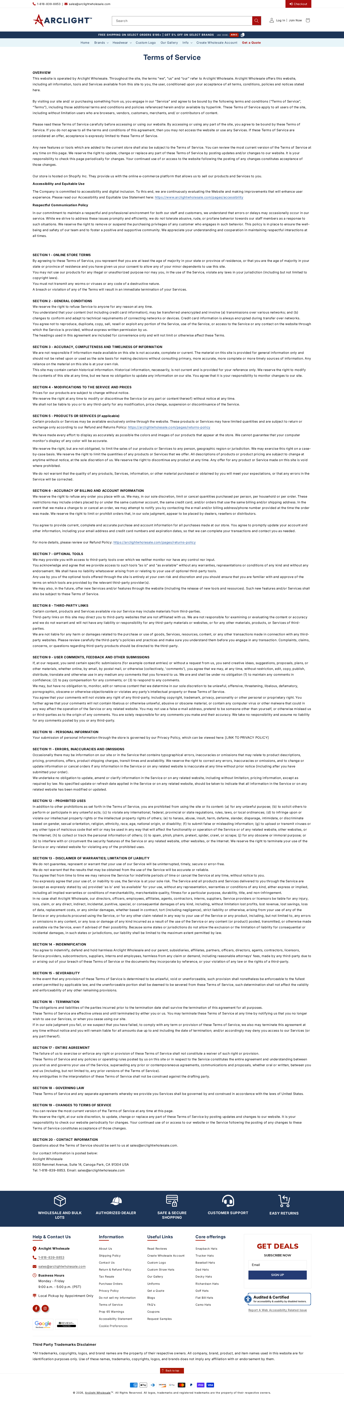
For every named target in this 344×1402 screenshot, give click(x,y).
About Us (105, 1248)
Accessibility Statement (115, 1318)
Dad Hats (202, 1269)
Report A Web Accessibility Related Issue (277, 1310)
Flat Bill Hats (204, 1297)
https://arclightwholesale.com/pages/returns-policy (169, 427)
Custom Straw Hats (160, 1269)
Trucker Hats (204, 1255)
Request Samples (159, 1318)
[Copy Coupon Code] (243, 35)
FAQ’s (151, 1304)
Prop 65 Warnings (111, 1311)
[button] (101, 42)
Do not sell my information (117, 1297)
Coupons (153, 1311)
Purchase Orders (111, 1283)
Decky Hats (203, 1276)
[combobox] (186, 20)
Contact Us (107, 1262)
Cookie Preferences (113, 1326)
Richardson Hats (207, 1283)
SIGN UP (277, 1275)
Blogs (151, 1297)
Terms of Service (111, 1304)
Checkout (300, 4)
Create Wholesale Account (166, 1255)
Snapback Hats (206, 1248)
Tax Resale (106, 1276)
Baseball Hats (205, 1262)
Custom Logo (156, 1262)
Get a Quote (155, 1290)
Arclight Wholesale (98, 1392)
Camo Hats (203, 1304)
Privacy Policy (109, 1290)
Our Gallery (155, 1276)
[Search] (256, 20)
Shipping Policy (110, 1255)
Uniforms (153, 1283)
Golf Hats (201, 1290)
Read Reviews (157, 1248)
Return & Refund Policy (115, 1269)
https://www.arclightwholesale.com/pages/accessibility (199, 197)
